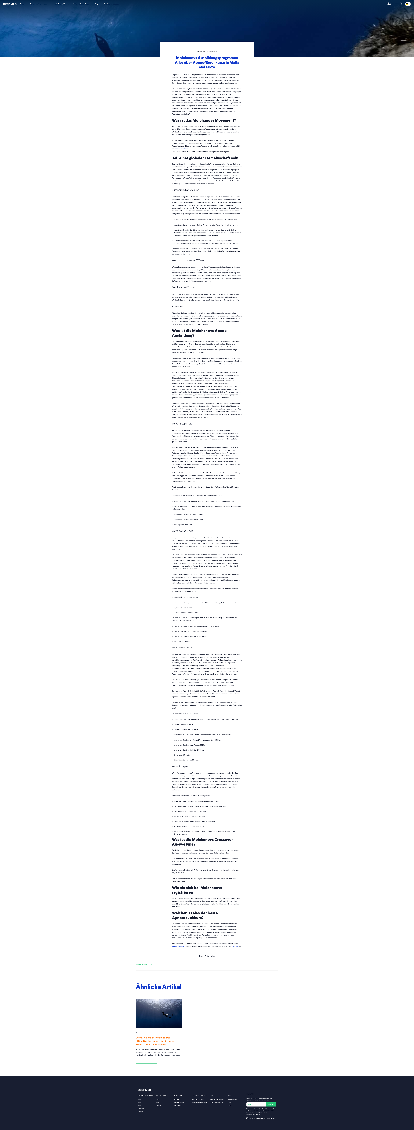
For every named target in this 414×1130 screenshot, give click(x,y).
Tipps (229, 1102)
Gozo (157, 1102)
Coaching (141, 1108)
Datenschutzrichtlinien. (253, 1114)
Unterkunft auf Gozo (81, 4)
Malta (157, 1099)
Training (140, 1111)
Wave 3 (140, 1105)
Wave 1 (140, 1099)
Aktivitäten (178, 1095)
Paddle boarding (179, 1102)
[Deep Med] (10, 4)
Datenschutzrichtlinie (216, 1102)
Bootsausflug (177, 1105)
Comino (158, 1105)
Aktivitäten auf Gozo (198, 1099)
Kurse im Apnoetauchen (146, 1095)
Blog (96, 4)
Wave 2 (140, 1102)
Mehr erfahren (147, 1061)
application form (181, 149)
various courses (178, 946)
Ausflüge (176, 1099)
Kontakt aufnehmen (111, 4)
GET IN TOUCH (396, 4)
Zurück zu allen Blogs (144, 965)
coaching (235, 946)
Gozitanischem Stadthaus (199, 1102)
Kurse (22, 4)
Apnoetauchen (212, 51)
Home (5, 58)
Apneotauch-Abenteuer (38, 4)
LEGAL (212, 1095)
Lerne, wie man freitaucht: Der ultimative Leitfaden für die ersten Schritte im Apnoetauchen (155, 1041)
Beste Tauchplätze (60, 4)
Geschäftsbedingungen (217, 1099)
